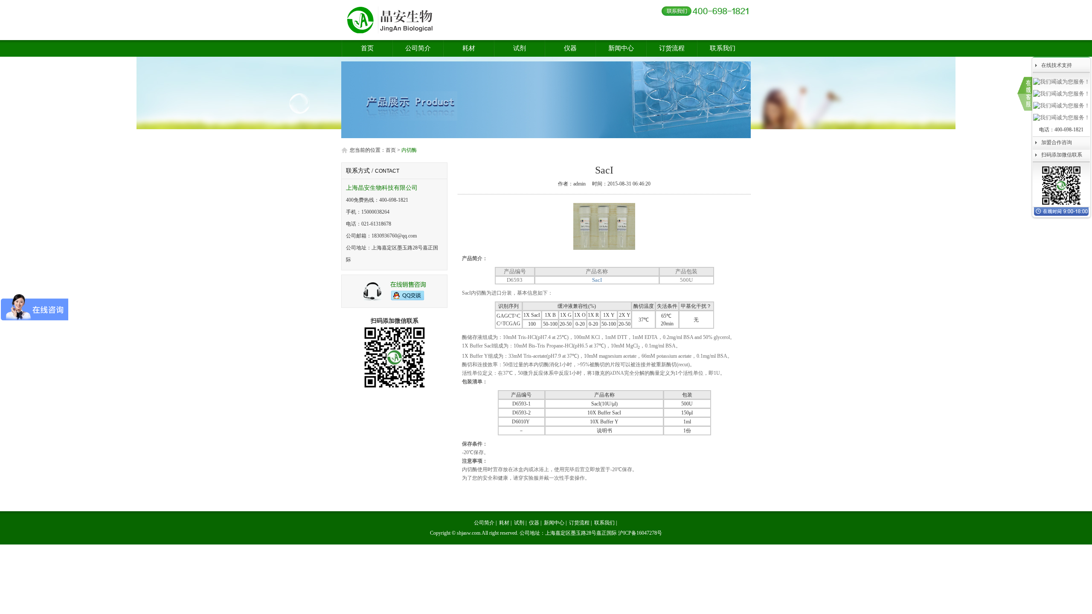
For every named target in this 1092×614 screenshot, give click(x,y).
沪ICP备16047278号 (640, 533)
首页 (367, 48)
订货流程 (672, 48)
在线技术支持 (1056, 65)
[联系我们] (1024, 94)
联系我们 (722, 48)
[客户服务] (394, 299)
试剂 (519, 48)
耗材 (468, 48)
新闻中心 (621, 48)
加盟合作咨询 (1056, 142)
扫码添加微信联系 (1061, 155)
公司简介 (418, 48)
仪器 (570, 48)
